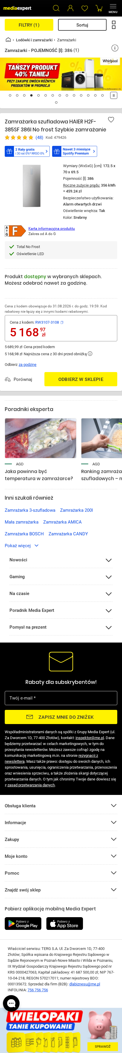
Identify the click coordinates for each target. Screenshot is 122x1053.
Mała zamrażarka (21, 522)
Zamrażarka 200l (76, 510)
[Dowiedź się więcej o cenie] (90, 353)
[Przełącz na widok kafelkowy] (113, 25)
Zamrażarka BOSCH (24, 534)
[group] (61, 440)
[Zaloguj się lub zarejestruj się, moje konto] (70, 8)
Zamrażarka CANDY (68, 534)
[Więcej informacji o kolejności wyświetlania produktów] (114, 48)
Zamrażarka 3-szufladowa (30, 510)
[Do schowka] (111, 119)
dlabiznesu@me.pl (84, 984)
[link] (40, 450)
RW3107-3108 (47, 322)
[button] (56, 8)
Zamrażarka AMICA (62, 522)
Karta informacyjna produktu (51, 228)
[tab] (10, 95)
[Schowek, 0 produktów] (84, 8)
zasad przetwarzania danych (31, 785)
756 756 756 (38, 989)
